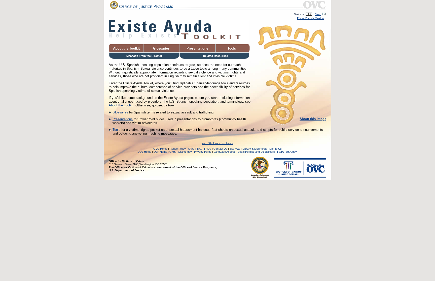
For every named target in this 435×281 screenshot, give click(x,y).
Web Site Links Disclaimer (217, 143)
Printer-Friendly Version (310, 18)
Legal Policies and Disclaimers (256, 151)
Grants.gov (185, 151)
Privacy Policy (202, 151)
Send (318, 14)
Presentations (123, 119)
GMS (172, 151)
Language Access (225, 151)
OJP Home (160, 151)
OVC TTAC (195, 148)
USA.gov (291, 151)
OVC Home (160, 148)
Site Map (235, 148)
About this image (313, 119)
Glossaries (120, 112)
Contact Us (220, 148)
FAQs (207, 148)
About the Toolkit (121, 105)
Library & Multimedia (254, 148)
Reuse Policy (178, 148)
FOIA (280, 151)
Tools (116, 130)
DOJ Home (144, 151)
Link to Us (275, 148)
